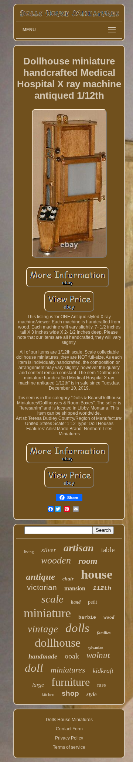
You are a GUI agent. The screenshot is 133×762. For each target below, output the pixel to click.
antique (40, 577)
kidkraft (103, 670)
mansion (74, 588)
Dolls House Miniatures (69, 719)
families (103, 633)
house (97, 574)
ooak (72, 656)
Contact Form (69, 728)
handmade (42, 656)
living (29, 551)
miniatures (68, 669)
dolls (77, 628)
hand (76, 602)
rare (101, 685)
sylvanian (95, 648)
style (91, 694)
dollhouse (58, 642)
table (108, 550)
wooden (56, 560)
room (88, 561)
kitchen (48, 694)
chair (68, 579)
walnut (98, 655)
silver (48, 550)
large (38, 685)
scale (52, 599)
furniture (70, 682)
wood (109, 617)
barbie (87, 617)
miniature (47, 613)
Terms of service (69, 747)
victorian (42, 587)
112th (102, 588)
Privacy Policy (69, 738)
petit (92, 602)
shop (70, 693)
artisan (79, 548)
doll (34, 667)
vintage (43, 629)
